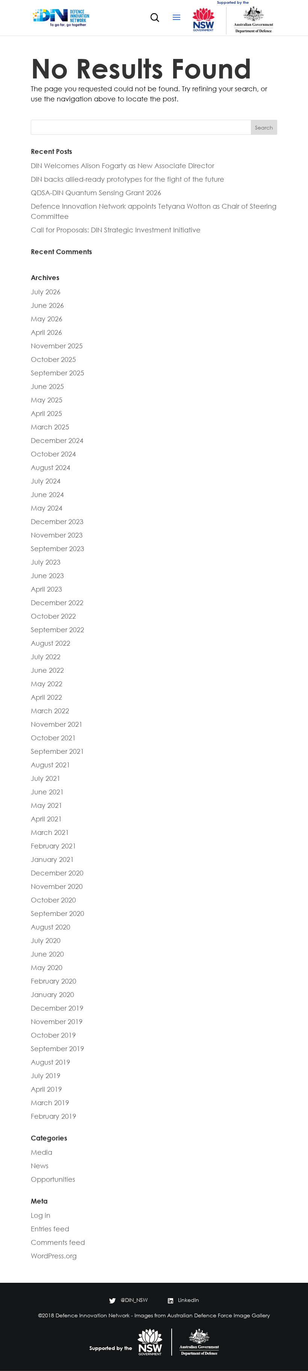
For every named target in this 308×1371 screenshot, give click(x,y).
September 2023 (57, 548)
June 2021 (47, 792)
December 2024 (57, 440)
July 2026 (45, 292)
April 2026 (46, 332)
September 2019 (57, 1048)
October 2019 (53, 1035)
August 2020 (50, 927)
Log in (40, 1215)
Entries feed (50, 1229)
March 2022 (50, 711)
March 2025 (50, 427)
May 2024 (46, 508)
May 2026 (46, 319)
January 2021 (52, 859)
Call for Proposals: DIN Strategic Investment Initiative (116, 230)
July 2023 (45, 562)
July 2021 (45, 778)
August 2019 (50, 1062)
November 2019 (57, 1021)
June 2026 (47, 305)
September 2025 (57, 373)
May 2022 (46, 683)
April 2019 (46, 1089)
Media (41, 1152)
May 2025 (46, 400)
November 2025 (57, 346)
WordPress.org (54, 1256)
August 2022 (50, 643)
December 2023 (57, 521)
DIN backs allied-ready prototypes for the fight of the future (127, 179)
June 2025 (47, 386)
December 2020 (57, 873)
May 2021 (46, 805)
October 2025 (53, 359)
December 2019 (57, 1008)
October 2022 (53, 616)
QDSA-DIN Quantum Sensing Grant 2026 (96, 192)
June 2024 (47, 494)
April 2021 (46, 819)
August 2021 (50, 765)
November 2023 (57, 535)
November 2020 (57, 886)
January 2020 (52, 994)
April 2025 (46, 413)
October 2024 (53, 454)
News (39, 1166)
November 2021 (57, 724)
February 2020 (53, 981)
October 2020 (53, 900)
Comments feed (58, 1242)
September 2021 (57, 751)
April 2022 (46, 697)
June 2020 (47, 954)
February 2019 (53, 1116)
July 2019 (45, 1075)
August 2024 (50, 467)
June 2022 (47, 670)
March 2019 (50, 1102)
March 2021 (50, 832)
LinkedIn (188, 1299)
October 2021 (53, 738)
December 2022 (57, 602)
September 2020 (57, 913)
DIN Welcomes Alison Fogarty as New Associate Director (122, 165)
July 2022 (45, 656)
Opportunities (53, 1179)
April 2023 (46, 589)
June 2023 (47, 575)
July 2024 (45, 481)
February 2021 (53, 846)
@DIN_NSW (134, 1299)
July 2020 (45, 940)
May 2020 (46, 967)
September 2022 (57, 629)
